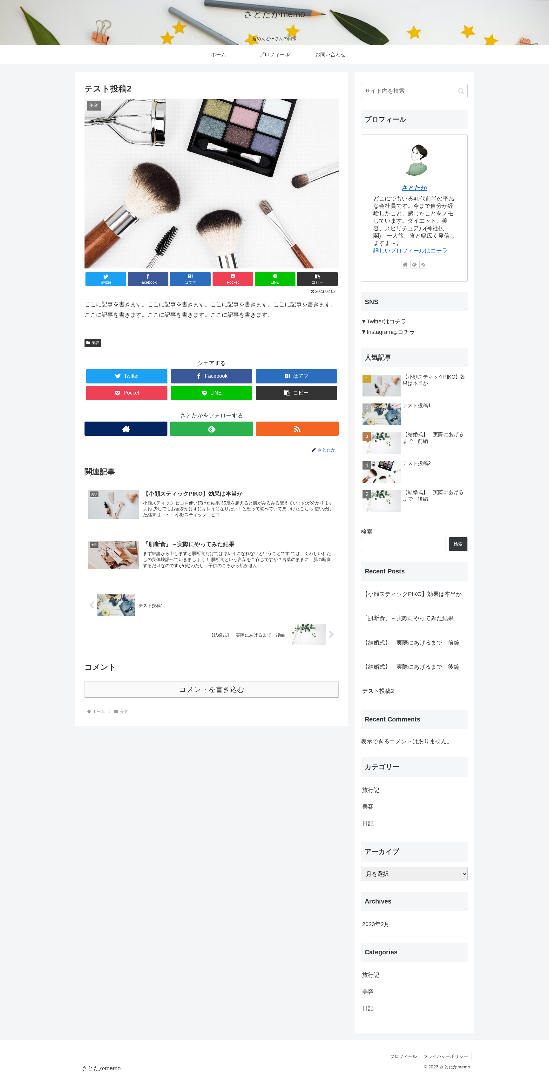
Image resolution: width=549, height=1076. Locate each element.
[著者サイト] (126, 429)
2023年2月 (376, 924)
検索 (366, 532)
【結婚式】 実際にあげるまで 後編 (410, 667)
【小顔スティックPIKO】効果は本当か (412, 594)
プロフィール (403, 1056)
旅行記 (370, 790)
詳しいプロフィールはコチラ (410, 250)
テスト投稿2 (378, 691)
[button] (461, 91)
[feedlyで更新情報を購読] (211, 429)
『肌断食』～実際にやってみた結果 (408, 618)
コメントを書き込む (211, 690)
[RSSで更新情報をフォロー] (297, 429)
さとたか (414, 187)
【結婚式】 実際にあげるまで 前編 (410, 643)
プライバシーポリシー (446, 1056)
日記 (368, 823)
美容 (95, 343)
